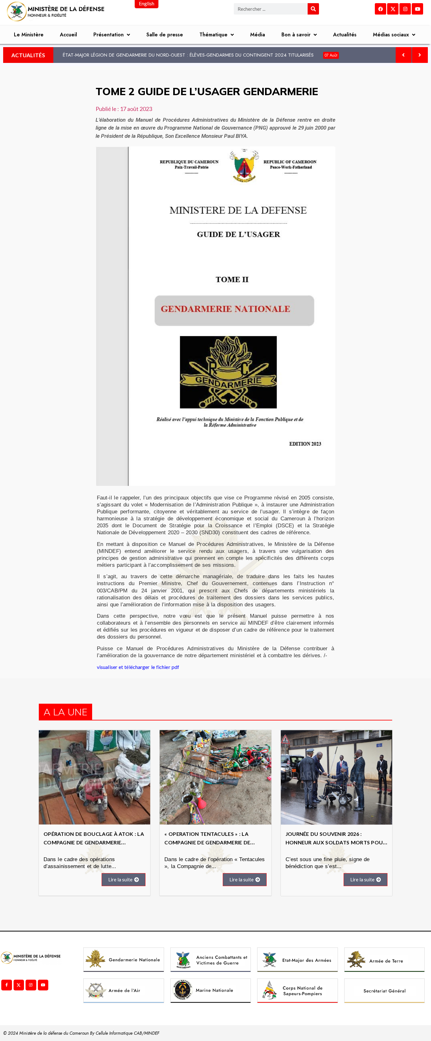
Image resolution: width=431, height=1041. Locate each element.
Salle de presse (164, 34)
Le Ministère (29, 34)
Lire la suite (120, 879)
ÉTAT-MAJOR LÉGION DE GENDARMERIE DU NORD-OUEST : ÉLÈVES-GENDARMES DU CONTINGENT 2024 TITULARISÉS (200, 55)
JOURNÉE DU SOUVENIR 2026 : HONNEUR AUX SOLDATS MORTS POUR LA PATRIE (336, 842)
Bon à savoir (295, 34)
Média (257, 34)
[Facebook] (380, 9)
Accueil (68, 34)
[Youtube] (417, 9)
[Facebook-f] (6, 985)
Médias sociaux (391, 34)
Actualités (345, 34)
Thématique (213, 34)
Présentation (108, 34)
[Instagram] (405, 9)
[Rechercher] (313, 9)
